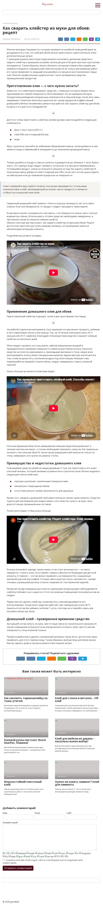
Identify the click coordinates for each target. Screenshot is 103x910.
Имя (5, 813)
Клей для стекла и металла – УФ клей (76, 699)
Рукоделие (15, 39)
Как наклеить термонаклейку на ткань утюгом (25, 699)
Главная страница (10, 23)
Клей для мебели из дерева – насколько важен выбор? (75, 740)
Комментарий (10, 822)
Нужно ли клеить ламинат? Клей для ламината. (77, 783)
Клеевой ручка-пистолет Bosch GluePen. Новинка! (25, 741)
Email (37, 813)
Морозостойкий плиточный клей (23, 783)
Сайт (69, 813)
